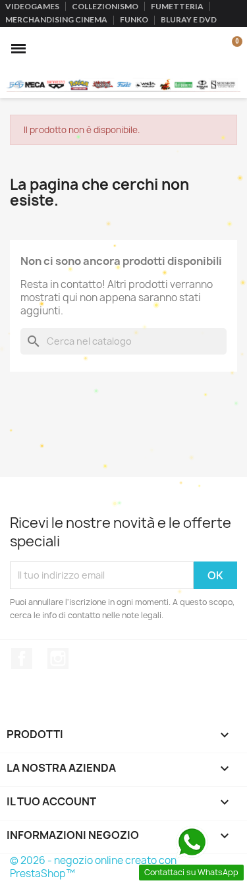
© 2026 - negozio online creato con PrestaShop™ (93, 866)
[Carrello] (229, 49)
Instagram (58, 658)
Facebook (21, 658)
